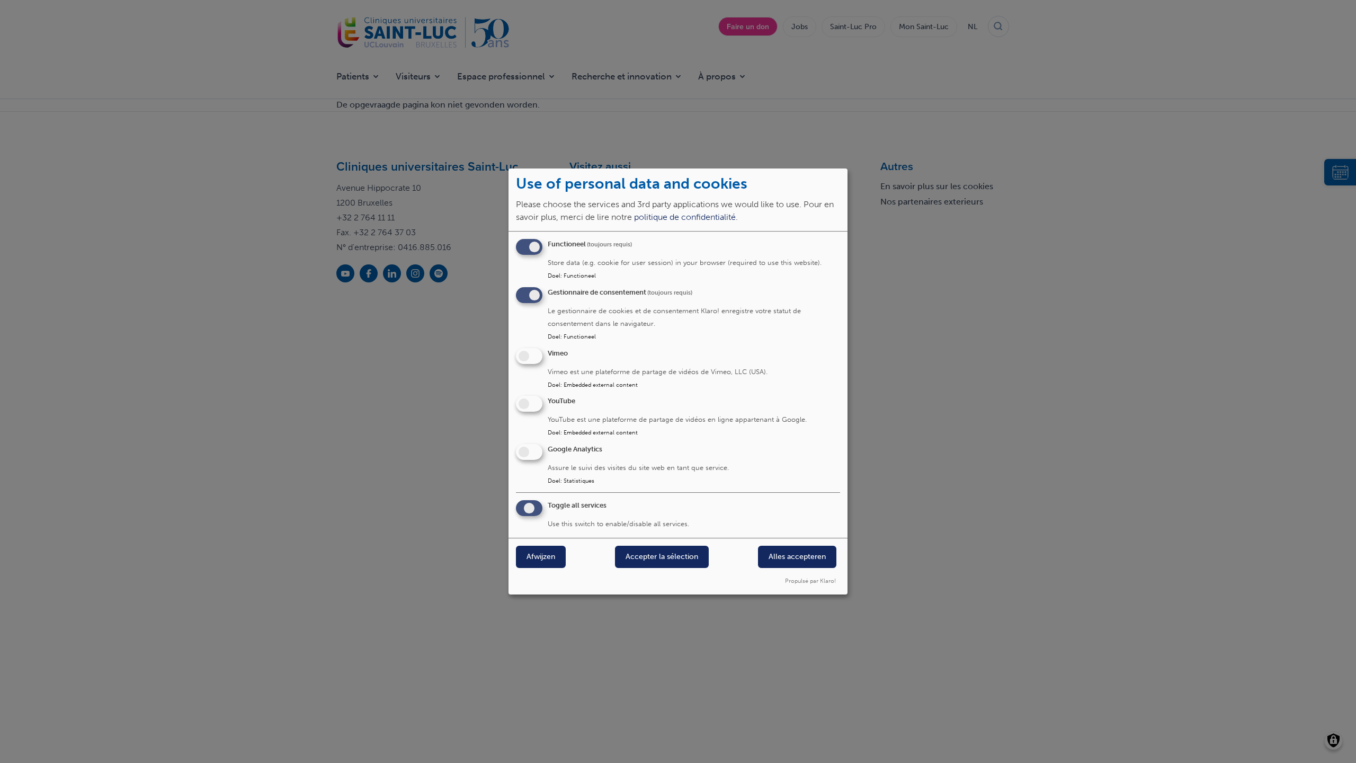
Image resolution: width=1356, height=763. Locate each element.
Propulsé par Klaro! (810, 580)
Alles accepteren (797, 556)
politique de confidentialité (685, 217)
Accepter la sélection (662, 556)
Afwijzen (541, 556)
